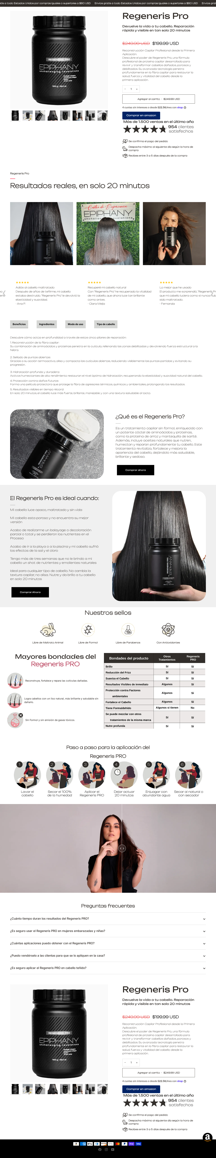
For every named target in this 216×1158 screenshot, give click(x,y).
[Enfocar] (59, 60)
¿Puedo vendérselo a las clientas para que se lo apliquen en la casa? (57, 955)
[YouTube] (112, 1149)
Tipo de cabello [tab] (106, 324)
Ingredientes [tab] (46, 324)
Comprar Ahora (30, 592)
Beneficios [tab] (19, 324)
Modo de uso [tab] (75, 324)
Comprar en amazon (141, 115)
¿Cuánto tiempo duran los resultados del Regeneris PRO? (49, 918)
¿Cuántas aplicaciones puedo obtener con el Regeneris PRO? (52, 943)
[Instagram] (106, 1149)
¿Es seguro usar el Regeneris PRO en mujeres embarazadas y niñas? (57, 931)
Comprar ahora (135, 470)
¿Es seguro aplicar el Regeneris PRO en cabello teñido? (48, 968)
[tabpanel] (108, 363)
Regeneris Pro (155, 16)
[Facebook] (99, 1149)
